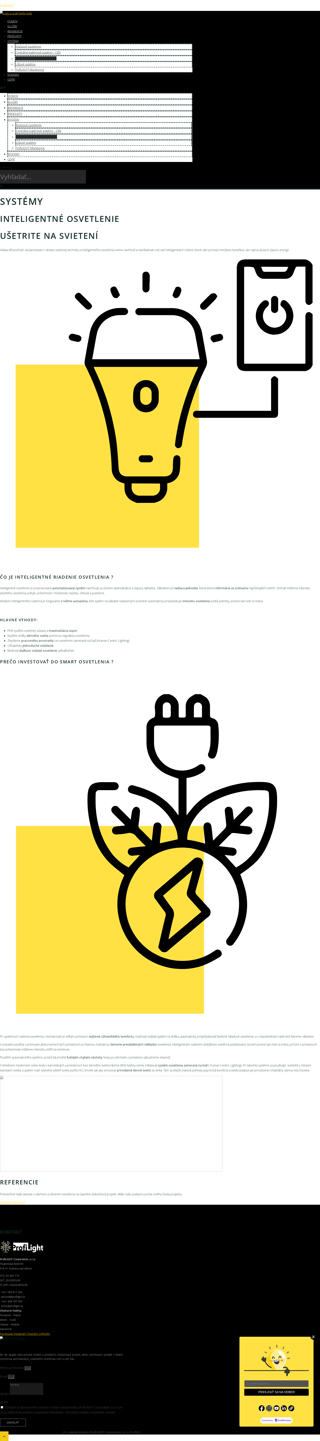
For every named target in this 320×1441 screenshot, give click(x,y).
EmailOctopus (284, 1420)
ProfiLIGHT (7, 5)
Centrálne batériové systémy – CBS (38, 52)
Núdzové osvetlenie (28, 47)
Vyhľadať (5, 167)
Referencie (15, 31)
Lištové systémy (25, 64)
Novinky (13, 75)
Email (4, 1376)
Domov (12, 21)
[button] (96, 87)
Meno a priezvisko (12, 1368)
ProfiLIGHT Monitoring (29, 70)
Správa (5, 1394)
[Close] (313, 1337)
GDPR (11, 79)
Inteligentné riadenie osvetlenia (35, 58)
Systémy (13, 41)
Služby (12, 26)
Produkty (14, 36)
